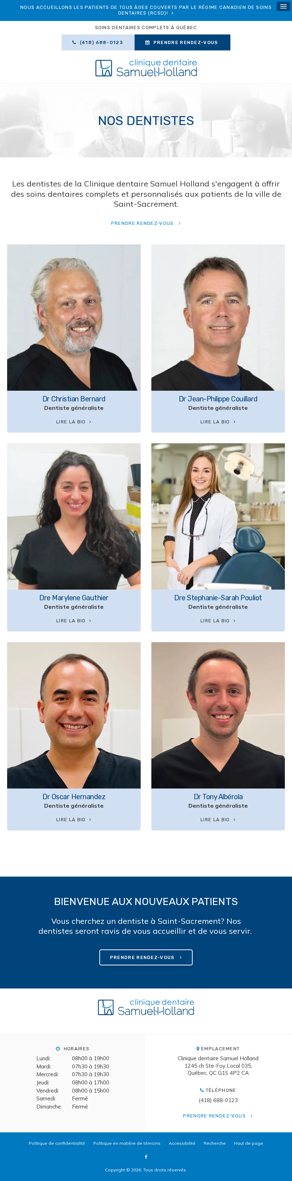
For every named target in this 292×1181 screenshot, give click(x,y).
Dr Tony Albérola (218, 796)
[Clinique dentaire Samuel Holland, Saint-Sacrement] (146, 1010)
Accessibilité (182, 1143)
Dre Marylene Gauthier (74, 598)
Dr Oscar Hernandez (73, 796)
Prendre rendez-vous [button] (186, 42)
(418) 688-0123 (218, 1100)
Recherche (215, 1143)
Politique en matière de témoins (127, 1143)
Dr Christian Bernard (74, 399)
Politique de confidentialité (57, 1143)
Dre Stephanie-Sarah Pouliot (218, 598)
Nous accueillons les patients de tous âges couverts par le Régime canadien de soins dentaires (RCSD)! (146, 10)
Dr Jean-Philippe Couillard (218, 399)
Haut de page (248, 1143)
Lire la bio (70, 421)
